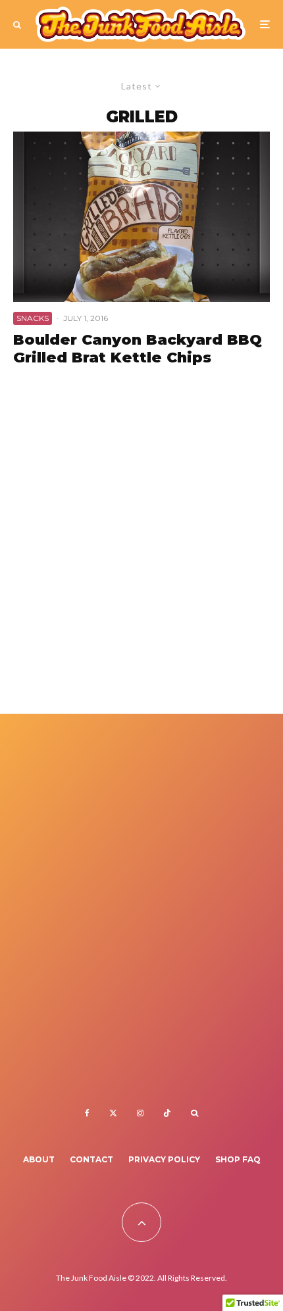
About (39, 1159)
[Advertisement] (141, 552)
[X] (113, 1113)
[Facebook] (87, 1113)
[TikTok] (167, 1113)
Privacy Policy (164, 1159)
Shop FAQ (238, 1159)
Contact (91, 1159)
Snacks (32, 318)
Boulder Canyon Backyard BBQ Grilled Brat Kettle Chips (137, 349)
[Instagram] (140, 1113)
